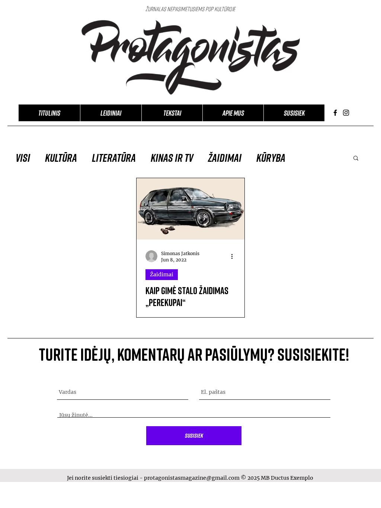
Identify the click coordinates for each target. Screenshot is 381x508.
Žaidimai (224, 157)
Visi (23, 157)
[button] (355, 159)
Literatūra (114, 157)
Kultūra (61, 157)
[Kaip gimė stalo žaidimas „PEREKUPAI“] (190, 208)
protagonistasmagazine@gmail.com (192, 478)
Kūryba (270, 157)
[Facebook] (335, 113)
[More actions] (234, 256)
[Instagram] (346, 113)
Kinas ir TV (172, 157)
